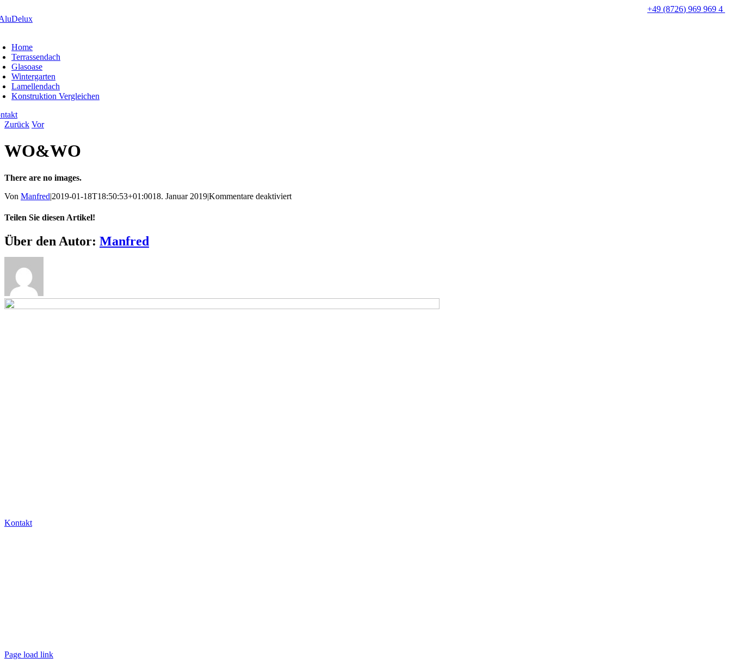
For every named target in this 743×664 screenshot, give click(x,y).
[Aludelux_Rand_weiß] (221, 306)
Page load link (28, 654)
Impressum (25, 636)
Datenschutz (27, 617)
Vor (38, 124)
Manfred (35, 196)
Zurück (16, 124)
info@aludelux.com (40, 560)
